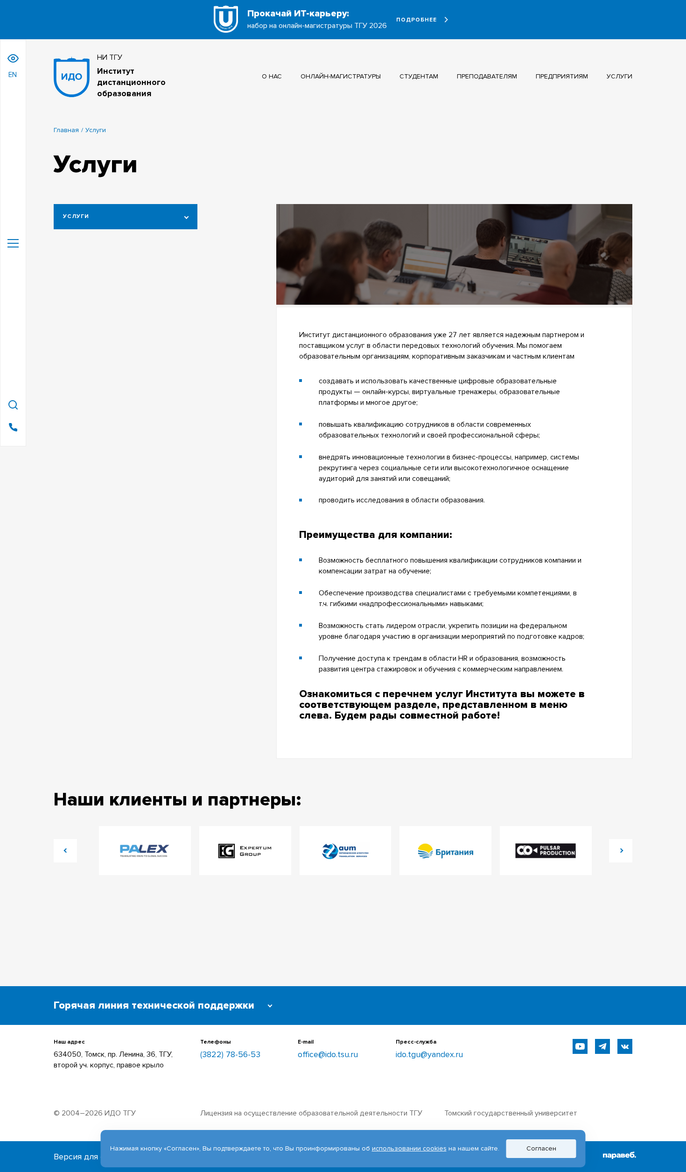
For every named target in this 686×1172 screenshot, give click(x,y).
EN (12, 75)
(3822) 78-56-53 (230, 1054)
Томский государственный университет (510, 1113)
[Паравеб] (619, 1156)
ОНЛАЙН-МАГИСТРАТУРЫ (341, 76)
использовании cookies (409, 1148)
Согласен (541, 1148)
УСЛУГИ (619, 76)
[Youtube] (580, 1046)
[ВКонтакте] (624, 1046)
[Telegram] (602, 1046)
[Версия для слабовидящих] (13, 58)
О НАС (272, 76)
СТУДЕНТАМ (418, 76)
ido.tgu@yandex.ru (429, 1054)
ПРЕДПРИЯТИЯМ (562, 76)
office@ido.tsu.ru (328, 1054)
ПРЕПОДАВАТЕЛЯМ (487, 76)
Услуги (76, 216)
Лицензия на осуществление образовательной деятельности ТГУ (311, 1113)
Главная (66, 130)
